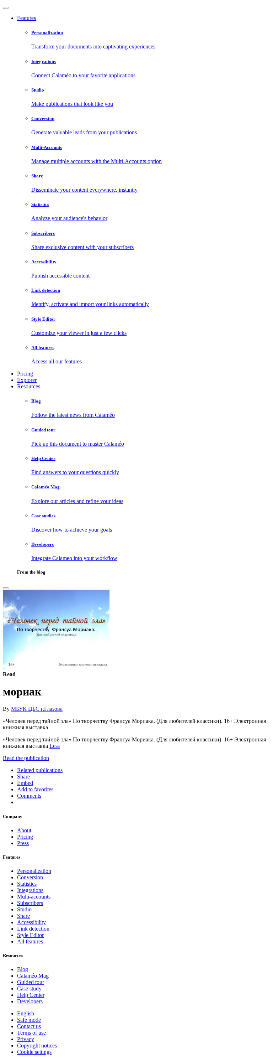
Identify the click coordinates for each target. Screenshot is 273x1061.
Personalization (34, 871)
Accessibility (31, 922)
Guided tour (30, 982)
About (24, 830)
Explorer (27, 380)
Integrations (30, 890)
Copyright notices (37, 1045)
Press (23, 843)
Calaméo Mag (33, 976)
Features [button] (26, 18)
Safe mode (29, 1020)
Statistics (27, 884)
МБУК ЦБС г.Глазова (37, 709)
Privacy (25, 1039)
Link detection (33, 929)
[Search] (6, 588)
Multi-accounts (33, 897)
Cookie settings (34, 1052)
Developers (30, 1001)
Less (54, 746)
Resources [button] (28, 386)
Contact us (29, 1026)
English (25, 1013)
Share (23, 916)
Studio (24, 909)
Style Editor (30, 935)
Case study (29, 988)
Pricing (25, 374)
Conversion (30, 877)
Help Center (30, 995)
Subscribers (30, 903)
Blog (22, 969)
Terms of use (31, 1033)
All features (30, 941)
